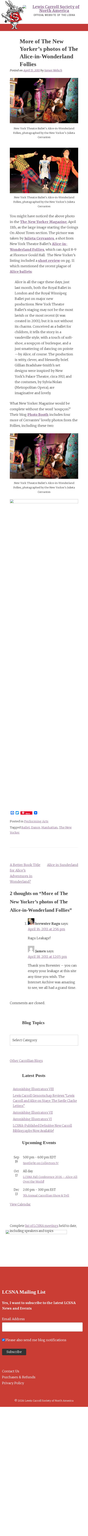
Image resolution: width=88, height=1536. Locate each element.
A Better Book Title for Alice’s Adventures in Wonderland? (25, 873)
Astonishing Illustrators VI (32, 1119)
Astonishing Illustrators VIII (33, 1089)
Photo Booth (38, 415)
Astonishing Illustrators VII (33, 1113)
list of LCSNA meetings (41, 1226)
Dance (35, 827)
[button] (44, 27)
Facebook (3, 1393)
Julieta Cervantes (39, 238)
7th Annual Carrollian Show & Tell (46, 1195)
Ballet (25, 827)
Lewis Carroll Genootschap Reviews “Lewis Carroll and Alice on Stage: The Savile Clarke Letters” (45, 1101)
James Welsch (53, 70)
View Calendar (20, 1204)
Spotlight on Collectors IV (41, 1163)
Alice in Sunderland (62, 865)
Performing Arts (36, 821)
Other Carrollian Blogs (26, 1061)
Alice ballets (21, 271)
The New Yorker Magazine (43, 222)
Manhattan (49, 827)
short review (49, 260)
